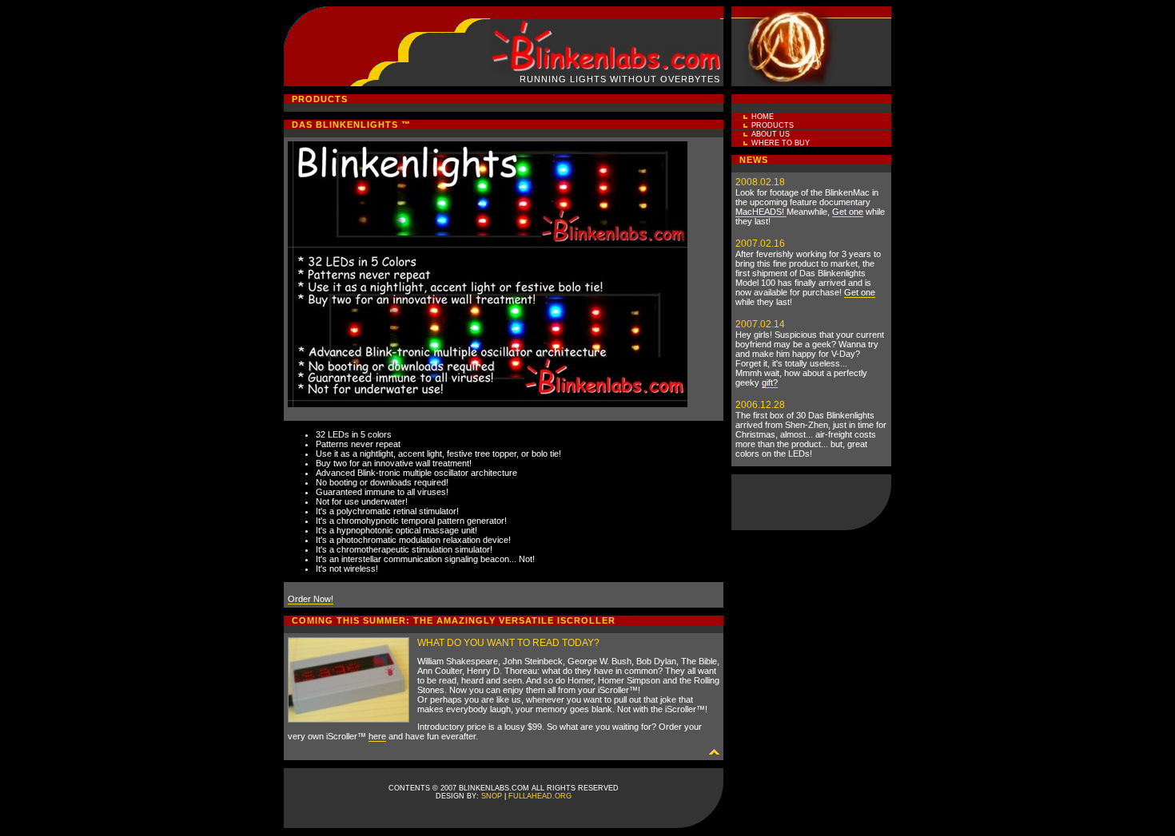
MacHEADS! (761, 211)
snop (491, 796)
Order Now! (310, 599)
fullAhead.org (540, 796)
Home (762, 117)
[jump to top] (714, 751)
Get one (847, 211)
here (377, 736)
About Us (770, 134)
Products (772, 125)
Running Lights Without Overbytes (620, 79)
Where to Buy (780, 143)
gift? (770, 382)
